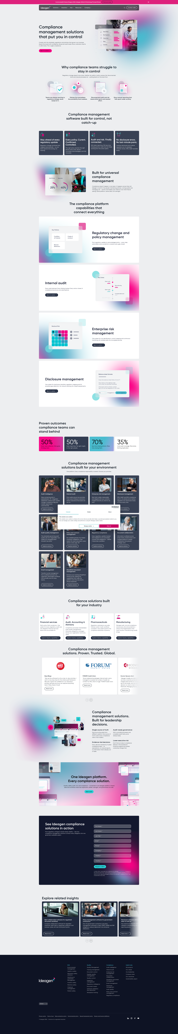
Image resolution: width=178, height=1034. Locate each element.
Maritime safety (71, 985)
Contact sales (132, 7)
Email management (111, 983)
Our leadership (130, 972)
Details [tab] (89, 512)
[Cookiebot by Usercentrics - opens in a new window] (113, 507)
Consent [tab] (68, 512)
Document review (92, 986)
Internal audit (110, 969)
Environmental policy (73, 1016)
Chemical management (71, 987)
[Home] (45, 7)
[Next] (91, 700)
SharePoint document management (112, 980)
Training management (93, 969)
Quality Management (93, 967)
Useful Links (129, 965)
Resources (78, 7)
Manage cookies (88, 526)
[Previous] (87, 700)
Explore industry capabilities (50, 638)
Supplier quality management (91, 975)
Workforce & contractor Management (71, 979)
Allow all (109, 526)
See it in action (44, 50)
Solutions (55, 7)
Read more (49, 688)
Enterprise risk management (110, 972)
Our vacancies (130, 976)
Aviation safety (71, 982)
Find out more (107, 2)
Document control (92, 972)
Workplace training (92, 992)
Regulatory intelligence (93, 984)
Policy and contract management (112, 992)
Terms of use (50, 1016)
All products (129, 967)
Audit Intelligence (111, 967)
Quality (89, 965)
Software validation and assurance (92, 989)
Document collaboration (110, 976)
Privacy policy (42, 1016)
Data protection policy (61, 1016)
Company (87, 7)
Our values (129, 969)
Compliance (109, 965)
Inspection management (91, 981)
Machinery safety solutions (72, 974)
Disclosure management (110, 986)
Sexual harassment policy (86, 1016)
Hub (71, 7)
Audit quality (110, 989)
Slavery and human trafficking (101, 1016)
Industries (64, 7)
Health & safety (71, 971)
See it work (89, 791)
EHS (68, 965)
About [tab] (109, 512)
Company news (130, 974)
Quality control (91, 978)
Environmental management (71, 968)
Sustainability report (131, 979)
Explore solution (47, 509)
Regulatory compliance (113, 995)
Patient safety (71, 991)
